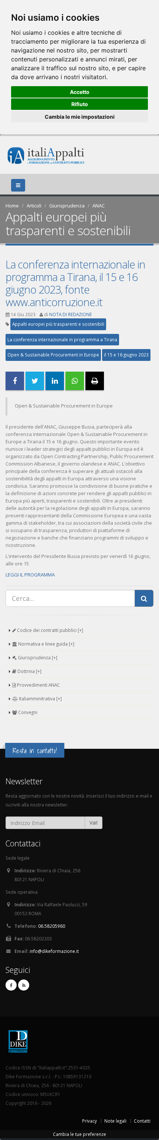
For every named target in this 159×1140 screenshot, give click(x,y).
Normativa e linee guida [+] (45, 644)
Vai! (93, 822)
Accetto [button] (79, 92)
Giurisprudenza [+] (37, 657)
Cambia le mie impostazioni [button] (80, 117)
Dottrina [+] (28, 671)
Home (12, 205)
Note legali (115, 1121)
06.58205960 (51, 926)
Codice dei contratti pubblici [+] (49, 630)
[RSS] (23, 985)
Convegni (27, 712)
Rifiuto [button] (79, 104)
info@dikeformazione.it (54, 951)
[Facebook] (11, 985)
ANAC (98, 205)
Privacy (89, 1121)
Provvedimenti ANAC (38, 685)
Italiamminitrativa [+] (40, 698)
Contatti (142, 1121)
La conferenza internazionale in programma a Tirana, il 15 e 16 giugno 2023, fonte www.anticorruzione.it (75, 283)
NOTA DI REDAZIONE (70, 314)
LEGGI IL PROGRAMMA (30, 574)
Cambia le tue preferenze (79, 1134)
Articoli (34, 205)
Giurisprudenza (67, 205)
